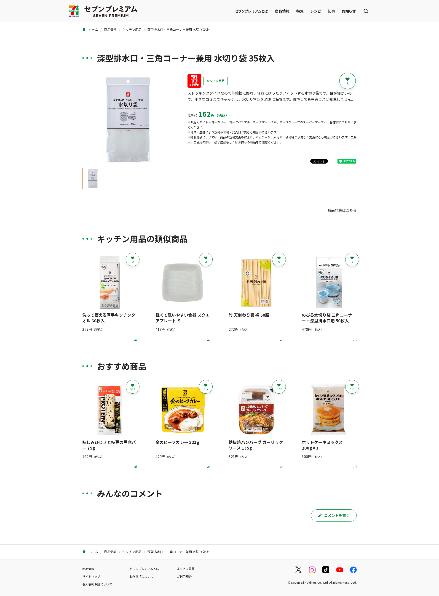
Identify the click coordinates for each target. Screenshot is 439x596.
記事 (331, 11)
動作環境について (141, 576)
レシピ (316, 11)
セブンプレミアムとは (251, 11)
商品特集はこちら (342, 210)
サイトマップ (91, 576)
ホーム (93, 29)
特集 (300, 11)
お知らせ (349, 11)
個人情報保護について (97, 584)
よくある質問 (186, 569)
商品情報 (282, 11)
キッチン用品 (132, 29)
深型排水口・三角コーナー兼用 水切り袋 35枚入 (181, 29)
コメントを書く (337, 515)
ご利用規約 (184, 576)
